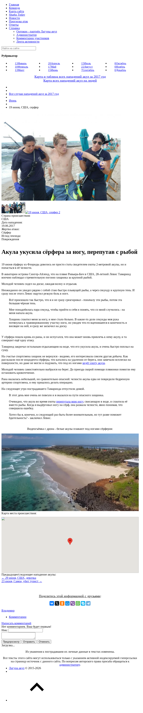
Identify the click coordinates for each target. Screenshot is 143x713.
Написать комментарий (16, 623)
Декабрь (120, 70)
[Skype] (83, 603)
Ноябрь (120, 66)
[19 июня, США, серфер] (7, 212)
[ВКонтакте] (52, 603)
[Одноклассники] (62, 603)
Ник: (4, 630)
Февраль (21, 66)
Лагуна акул (16, 668)
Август (87, 66)
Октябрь (120, 63)
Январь (21, 63)
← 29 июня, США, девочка (18, 577)
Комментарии (17, 616)
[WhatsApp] (78, 603)
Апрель (54, 63)
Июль (86, 63)
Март (19, 70)
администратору (69, 664)
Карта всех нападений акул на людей (70, 80)
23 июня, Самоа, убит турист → (21, 581)
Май (52, 66)
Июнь (53, 70)
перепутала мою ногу (69, 401)
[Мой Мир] (67, 603)
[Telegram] (88, 603)
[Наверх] (37, 700)
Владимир (8, 610)
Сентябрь (87, 70)
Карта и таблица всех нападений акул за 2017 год (70, 76)
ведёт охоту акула (93, 363)
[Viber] (72, 603)
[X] (57, 603)
